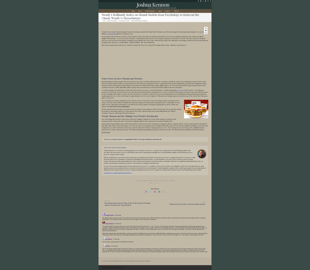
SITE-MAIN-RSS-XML (144, 261)
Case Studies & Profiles (146, 180)
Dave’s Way (180, 90)
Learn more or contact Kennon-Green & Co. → (118, 173)
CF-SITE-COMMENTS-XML (131, 261)
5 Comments (171, 180)
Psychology (155, 180)
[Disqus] (155, 232)
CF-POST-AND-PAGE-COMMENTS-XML (112, 261)
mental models (111, 34)
